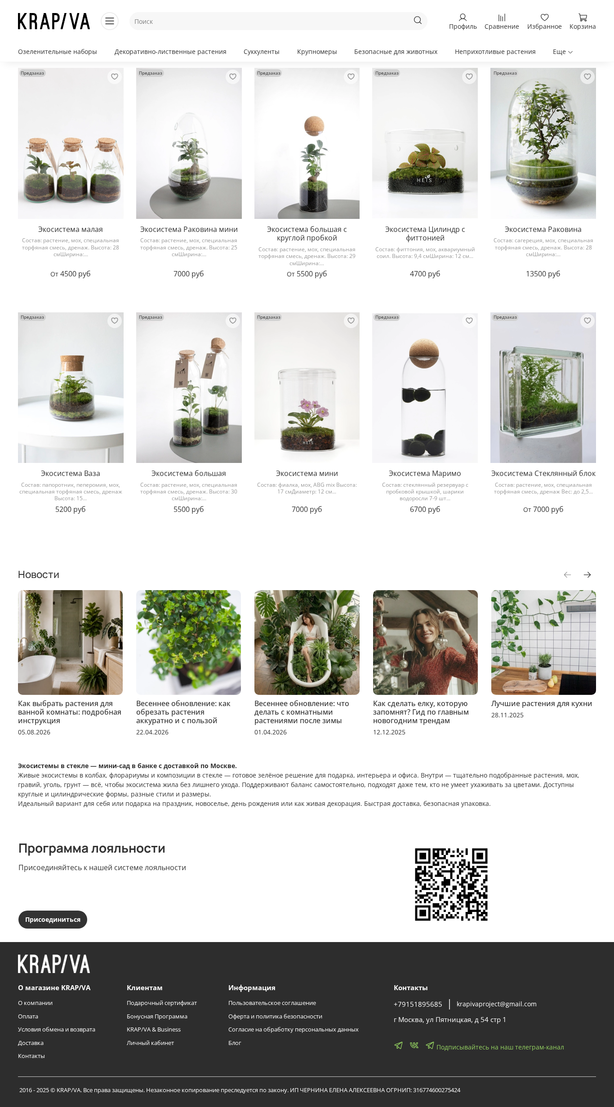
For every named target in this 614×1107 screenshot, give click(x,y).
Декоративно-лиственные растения (171, 51)
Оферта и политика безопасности (275, 1016)
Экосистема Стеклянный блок (543, 473)
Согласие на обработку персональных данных (293, 1029)
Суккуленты (262, 51)
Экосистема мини (307, 473)
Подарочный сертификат (162, 1003)
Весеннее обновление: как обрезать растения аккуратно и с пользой (183, 711)
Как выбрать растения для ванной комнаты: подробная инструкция (69, 711)
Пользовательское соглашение (272, 1003)
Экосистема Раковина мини (189, 229)
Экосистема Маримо (425, 473)
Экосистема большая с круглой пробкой (307, 233)
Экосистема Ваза (70, 473)
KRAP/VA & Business (154, 1029)
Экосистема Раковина (543, 229)
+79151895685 (418, 1004)
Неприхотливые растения (495, 51)
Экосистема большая (188, 473)
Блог (234, 1043)
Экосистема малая (70, 229)
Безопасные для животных (395, 51)
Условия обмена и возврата (56, 1029)
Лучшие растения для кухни (541, 703)
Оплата (28, 1016)
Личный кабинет (150, 1043)
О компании (35, 1003)
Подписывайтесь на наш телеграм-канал (499, 1047)
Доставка (31, 1043)
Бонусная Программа (157, 1016)
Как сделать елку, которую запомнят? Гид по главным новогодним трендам (421, 711)
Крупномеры (317, 51)
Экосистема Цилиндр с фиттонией (425, 233)
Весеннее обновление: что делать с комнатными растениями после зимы (301, 711)
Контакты (31, 1056)
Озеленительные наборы (57, 51)
